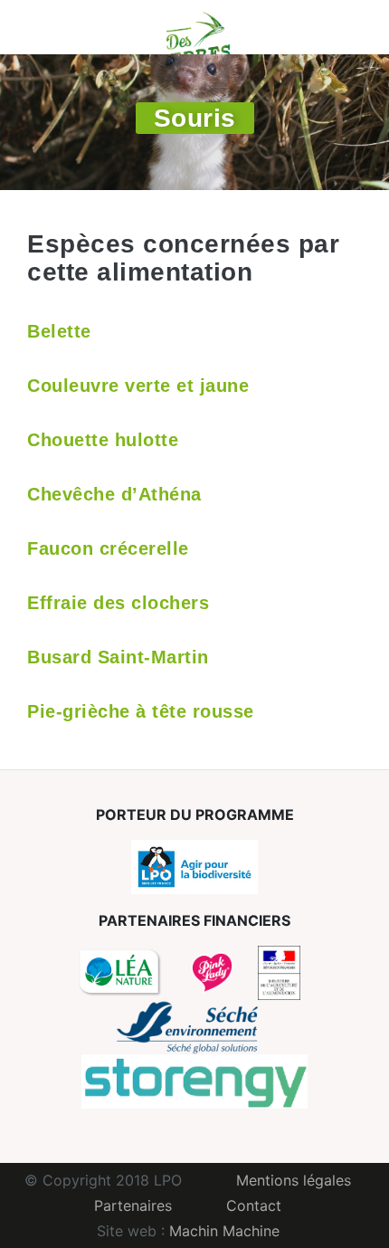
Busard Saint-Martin (118, 657)
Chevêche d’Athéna (114, 494)
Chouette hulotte (102, 440)
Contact (253, 1205)
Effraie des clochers (118, 603)
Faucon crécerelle (108, 548)
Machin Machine (224, 1231)
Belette (59, 331)
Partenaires (133, 1205)
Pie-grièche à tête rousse (140, 711)
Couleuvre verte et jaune (138, 385)
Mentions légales (293, 1180)
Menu (41, 27)
